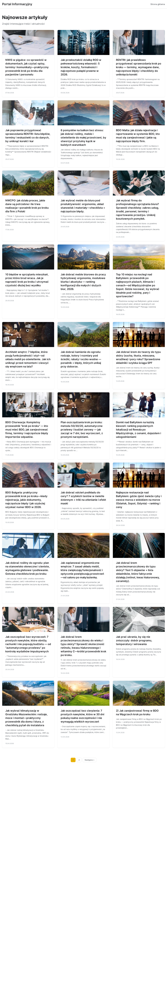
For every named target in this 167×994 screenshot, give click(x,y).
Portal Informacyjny (17, 4)
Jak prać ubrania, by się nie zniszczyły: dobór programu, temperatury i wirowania (134, 640)
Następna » (89, 760)
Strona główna (157, 4)
